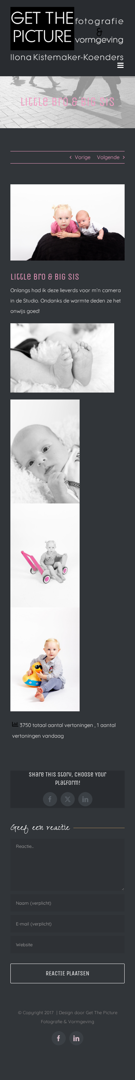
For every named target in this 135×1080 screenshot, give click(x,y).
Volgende (108, 157)
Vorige (82, 157)
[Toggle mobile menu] (121, 65)
